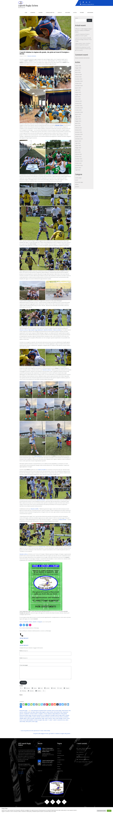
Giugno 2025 (78, 92)
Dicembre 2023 (78, 132)
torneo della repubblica (28, 720)
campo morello (49, 712)
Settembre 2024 (79, 112)
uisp (43, 720)
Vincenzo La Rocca (24, 330)
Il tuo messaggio (24, 665)
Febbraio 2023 (78, 154)
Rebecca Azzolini (57, 330)
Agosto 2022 (78, 167)
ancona (53, 710)
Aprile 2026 (77, 70)
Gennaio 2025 (78, 103)
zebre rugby (35, 721)
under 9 (55, 720)
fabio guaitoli (64, 713)
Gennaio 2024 (78, 130)
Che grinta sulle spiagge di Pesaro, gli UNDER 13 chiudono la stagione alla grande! (52, 733)
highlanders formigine (50, 715)
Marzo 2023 (78, 152)
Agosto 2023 (78, 141)
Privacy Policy (21, 772)
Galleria (58, 757)
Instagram (39, 621)
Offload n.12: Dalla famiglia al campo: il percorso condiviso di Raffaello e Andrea (83, 30)
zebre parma (28, 721)
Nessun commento (32, 56)
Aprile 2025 (77, 96)
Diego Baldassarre (39, 330)
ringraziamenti (38, 718)
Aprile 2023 (77, 150)
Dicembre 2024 (78, 105)
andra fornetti (65, 710)
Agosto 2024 (78, 114)
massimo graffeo (28, 716)
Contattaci (23, 682)
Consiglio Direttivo (50, 12)
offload (76, 184)
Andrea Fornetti (62, 519)
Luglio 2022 (77, 169)
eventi (76, 180)
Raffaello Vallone (59, 125)
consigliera (40, 713)
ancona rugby (58, 710)
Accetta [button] (109, 810)
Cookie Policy (20, 773)
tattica (54, 718)
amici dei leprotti (35, 710)
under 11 (47, 720)
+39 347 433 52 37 (24, 638)
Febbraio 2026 (78, 74)
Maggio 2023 (78, 147)
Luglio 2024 (77, 116)
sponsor (50, 718)
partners (77, 186)
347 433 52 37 (81, 752)
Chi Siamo (40, 12)
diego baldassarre (56, 713)
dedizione (50, 713)
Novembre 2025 (79, 81)
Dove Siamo (67, 12)
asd (31, 712)
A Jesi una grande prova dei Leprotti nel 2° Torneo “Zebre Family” (35, 730)
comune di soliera (34, 713)
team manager (59, 718)
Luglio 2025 (77, 90)
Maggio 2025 (78, 94)
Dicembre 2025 (78, 79)
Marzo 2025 (78, 99)
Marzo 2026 (78, 72)
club (61, 712)
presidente (65, 716)
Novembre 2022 (79, 161)
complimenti (26, 713)
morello (34, 716)
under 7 (51, 720)
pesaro (61, 716)
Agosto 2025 (78, 87)
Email (23, 658)
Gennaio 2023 (78, 156)
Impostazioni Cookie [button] (101, 810)
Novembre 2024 (79, 107)
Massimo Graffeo (35, 508)
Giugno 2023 (78, 145)
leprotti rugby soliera (60, 715)
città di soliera (56, 712)
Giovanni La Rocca (24, 554)
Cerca (76, 18)
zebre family (22, 721)
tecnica (64, 718)
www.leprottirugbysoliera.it (83, 759)
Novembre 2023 (79, 134)
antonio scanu (27, 712)
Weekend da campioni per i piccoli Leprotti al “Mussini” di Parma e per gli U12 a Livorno (83, 48)
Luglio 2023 (77, 143)
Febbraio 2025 (78, 101)
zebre (67, 720)
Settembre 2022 (79, 165)
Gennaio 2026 (78, 76)
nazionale (38, 716)
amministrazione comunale (45, 710)
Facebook (26, 621)
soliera (46, 718)
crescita (45, 713)
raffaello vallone (23, 718)
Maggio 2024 (78, 121)
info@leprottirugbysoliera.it (88, 4)
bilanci (34, 712)
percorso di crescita (54, 716)
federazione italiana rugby (25, 715)
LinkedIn (34, 621)
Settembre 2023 (79, 138)
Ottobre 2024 (78, 110)
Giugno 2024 (78, 118)
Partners (82, 12)
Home (26, 12)
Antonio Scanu (42, 546)
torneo (21, 720)
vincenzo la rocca (61, 720)
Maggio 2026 (78, 68)
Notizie (75, 12)
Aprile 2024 (77, 123)
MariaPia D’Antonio (48, 330)
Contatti (60, 12)
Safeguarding (90, 12)
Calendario (32, 12)
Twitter (30, 621)
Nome (24, 650)
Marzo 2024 (78, 125)
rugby (43, 718)
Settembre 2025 (79, 85)
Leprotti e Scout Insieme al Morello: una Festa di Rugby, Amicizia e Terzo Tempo (83, 39)
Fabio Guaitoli (31, 330)
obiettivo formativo (45, 716)
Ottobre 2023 (78, 136)
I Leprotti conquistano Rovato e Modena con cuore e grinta (48, 761)
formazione (34, 715)
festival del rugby (23, 710)
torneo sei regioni (38, 720)
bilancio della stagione (41, 712)
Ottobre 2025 (78, 83)
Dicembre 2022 (78, 158)
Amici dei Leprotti (60, 755)
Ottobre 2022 (78, 163)
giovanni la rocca (41, 715)
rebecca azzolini (30, 718)
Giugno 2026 (78, 65)
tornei (68, 718)
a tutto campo (78, 177)
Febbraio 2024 (78, 127)
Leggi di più (40, 770)
